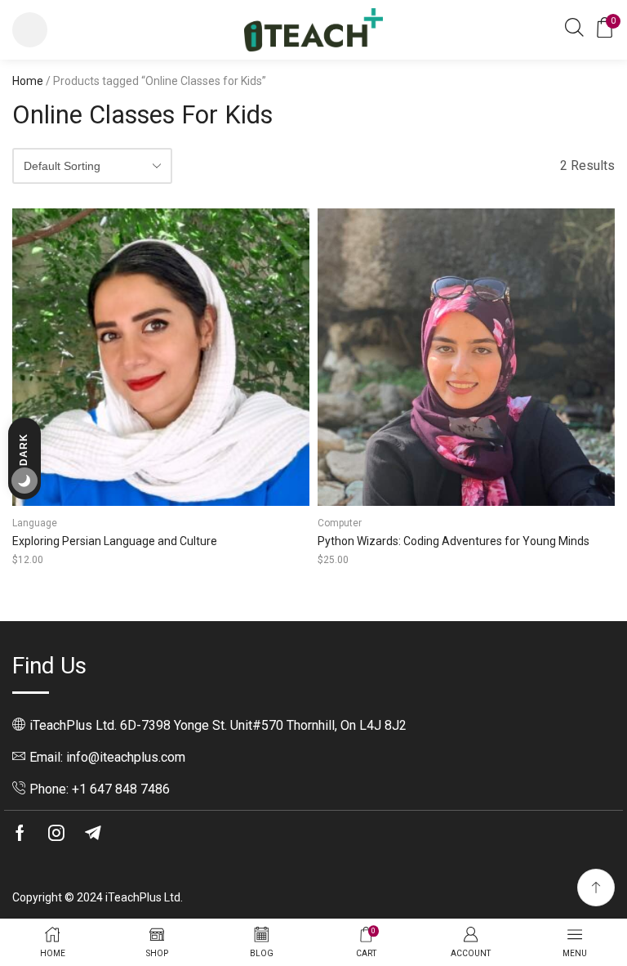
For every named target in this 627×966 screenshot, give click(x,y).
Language (34, 523)
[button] (29, 29)
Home (27, 80)
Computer (340, 523)
